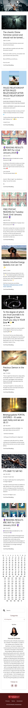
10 (3, 557)
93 (12, 574)
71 (18, 569)
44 (9, 564)
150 (16, 590)
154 (8, 592)
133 (19, 585)
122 (23, 581)
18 (3, 558)
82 (3, 572)
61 (12, 567)
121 (19, 581)
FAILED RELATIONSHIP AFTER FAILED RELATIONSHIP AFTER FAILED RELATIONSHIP (13, 92)
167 (12, 595)
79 (18, 571)
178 (8, 599)
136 (8, 586)
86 (15, 572)
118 (8, 581)
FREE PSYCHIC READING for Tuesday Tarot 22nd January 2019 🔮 (13, 213)
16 (21, 557)
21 (12, 558)
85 (12, 572)
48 (21, 564)
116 (23, 580)
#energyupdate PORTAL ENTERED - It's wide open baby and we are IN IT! (14, 418)
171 (5, 597)
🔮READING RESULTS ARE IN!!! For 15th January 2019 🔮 (13, 523)
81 (24, 571)
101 (13, 576)
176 (23, 597)
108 (16, 578)
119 (12, 581)
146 (23, 588)
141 (5, 588)
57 (24, 566)
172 (8, 597)
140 (23, 586)
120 (16, 581)
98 (3, 576)
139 (19, 586)
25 (24, 558)
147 (5, 590)
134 (23, 585)
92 (9, 574)
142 (8, 588)
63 (18, 567)
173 (12, 597)
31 (18, 560)
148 (8, 590)
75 (6, 571)
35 (6, 562)
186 (18, 600)
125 (12, 583)
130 (8, 585)
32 (21, 560)
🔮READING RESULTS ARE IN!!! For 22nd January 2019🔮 (13, 150)
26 (3, 560)
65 (24, 567)
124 (8, 583)
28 (9, 560)
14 (15, 557)
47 (18, 564)
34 (3, 562)
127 (19, 583)
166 (8, 595)
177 (5, 599)
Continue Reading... (8, 65)
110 (23, 578)
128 (23, 583)
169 (19, 595)
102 (17, 576)
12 (9, 557)
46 (15, 564)
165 (5, 595)
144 (16, 588)
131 (12, 585)
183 (7, 600)
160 (8, 594)
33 (24, 560)
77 (12, 571)
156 (16, 592)
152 (23, 590)
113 (12, 580)
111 (5, 580)
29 (12, 560)
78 (15, 571)
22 (15, 558)
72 (21, 569)
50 (3, 566)
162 (16, 594)
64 (21, 567)
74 (3, 571)
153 (5, 592)
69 (12, 569)
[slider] (14, 258)
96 (21, 574)
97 (24, 574)
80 (21, 571)
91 (6, 574)
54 (15, 566)
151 (19, 590)
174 (16, 597)
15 (18, 557)
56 (21, 566)
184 (11, 600)
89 (24, 572)
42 (3, 564)
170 (23, 595)
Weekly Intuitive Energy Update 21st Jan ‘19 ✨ (14, 265)
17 (24, 557)
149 (12, 590)
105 (5, 578)
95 (18, 574)
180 (16, 599)
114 (16, 580)
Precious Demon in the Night (13, 369)
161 (12, 594)
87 (18, 572)
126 (16, 583)
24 (21, 558)
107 (12, 578)
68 (9, 569)
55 (18, 566)
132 (16, 585)
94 (15, 574)
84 (9, 572)
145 (19, 588)
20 (9, 558)
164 (23, 594)
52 (9, 566)
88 (21, 572)
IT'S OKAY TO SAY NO (12, 471)
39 (18, 562)
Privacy (8, 701)
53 (12, 566)
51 (6, 566)
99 (6, 576)
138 (16, 586)
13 (12, 557)
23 (18, 558)
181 (19, 599)
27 (6, 560)
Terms (13, 701)
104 (24, 576)
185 (14, 600)
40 (21, 562)
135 (5, 586)
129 (5, 585)
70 (15, 569)
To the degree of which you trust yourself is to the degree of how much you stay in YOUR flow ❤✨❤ (14, 317)
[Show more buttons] (25, 258)
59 (6, 567)
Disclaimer (20, 701)
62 (15, 567)
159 (5, 594)
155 (12, 592)
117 (5, 581)
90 (3, 574)
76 (9, 571)
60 (9, 567)
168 (16, 595)
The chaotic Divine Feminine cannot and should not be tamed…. (13, 35)
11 (6, 557)
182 (23, 599)
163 (19, 594)
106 (8, 578)
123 (5, 583)
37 (12, 562)
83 (6, 572)
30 (15, 560)
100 (10, 576)
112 (8, 580)
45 (12, 564)
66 (3, 569)
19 (6, 558)
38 (15, 562)
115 (19, 580)
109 (19, 578)
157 (19, 592)
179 (12, 599)
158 (23, 592)
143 (12, 588)
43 (6, 564)
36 (9, 562)
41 (24, 562)
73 (24, 569)
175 (19, 597)
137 (12, 586)
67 (6, 569)
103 (21, 576)
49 (24, 564)
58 (3, 567)
